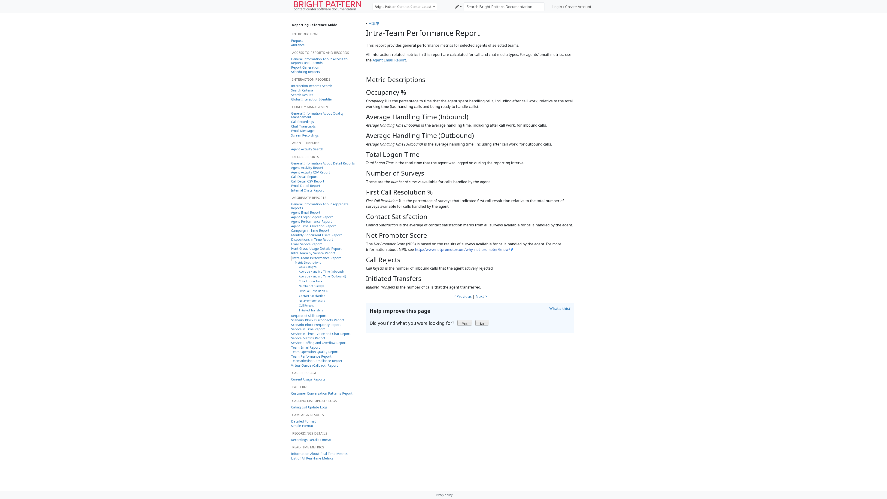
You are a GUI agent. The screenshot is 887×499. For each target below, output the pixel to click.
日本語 (373, 23)
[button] (465, 322)
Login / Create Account (571, 6)
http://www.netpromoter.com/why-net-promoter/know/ (462, 249)
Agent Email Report (389, 60)
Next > (481, 296)
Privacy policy (444, 495)
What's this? (560, 308)
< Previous (462, 296)
